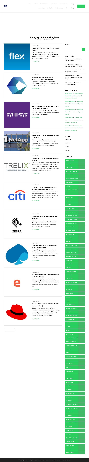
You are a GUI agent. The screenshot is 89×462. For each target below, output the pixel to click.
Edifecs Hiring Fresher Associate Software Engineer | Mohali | (46, 276)
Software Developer (69, 397)
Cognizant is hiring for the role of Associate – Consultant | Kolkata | (43, 78)
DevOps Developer (71, 245)
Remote (68, 367)
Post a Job (50, 8)
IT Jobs (36, 4)
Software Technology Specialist (70, 416)
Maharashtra (70, 319)
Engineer (68, 267)
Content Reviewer (71, 212)
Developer (69, 241)
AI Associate (70, 160)
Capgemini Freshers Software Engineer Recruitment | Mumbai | (44, 247)
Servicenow (69, 382)
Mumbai (68, 323)
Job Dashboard (59, 8)
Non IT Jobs (54, 4)
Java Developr (70, 304)
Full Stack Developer (69, 279)
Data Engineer (70, 230)
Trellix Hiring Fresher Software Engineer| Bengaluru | (45, 159)
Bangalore (69, 182)
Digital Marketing (71, 249)
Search (67, 44)
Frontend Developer (69, 275)
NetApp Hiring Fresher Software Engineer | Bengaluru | (45, 136)
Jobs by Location (63, 4)
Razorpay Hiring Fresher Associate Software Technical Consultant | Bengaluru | (74, 120)
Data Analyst (70, 227)
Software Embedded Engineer (72, 401)
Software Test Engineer (71, 420)
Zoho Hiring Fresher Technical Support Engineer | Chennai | (74, 104)
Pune (67, 352)
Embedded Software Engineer (72, 264)
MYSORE (68, 327)
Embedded (69, 260)
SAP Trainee (69, 378)
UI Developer (70, 445)
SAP (67, 375)
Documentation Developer (71, 257)
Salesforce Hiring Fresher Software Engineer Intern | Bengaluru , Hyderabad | (74, 96)
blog (72, 8)
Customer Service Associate (71, 216)
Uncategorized (70, 449)
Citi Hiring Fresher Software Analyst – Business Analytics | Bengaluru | (44, 188)
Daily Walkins (44, 4)
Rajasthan (69, 364)
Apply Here (36, 61)
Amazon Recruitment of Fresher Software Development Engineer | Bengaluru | (73, 77)
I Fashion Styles (69, 117)
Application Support (69, 168)
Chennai (68, 201)
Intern (68, 297)
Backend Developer (72, 178)
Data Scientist (70, 234)
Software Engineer (72, 404)
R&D (67, 360)
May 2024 (67, 150)
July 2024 (67, 143)
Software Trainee (71, 423)
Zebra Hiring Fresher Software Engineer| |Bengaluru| (45, 217)
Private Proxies (68, 93)
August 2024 (68, 139)
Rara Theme (55, 460)
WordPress (67, 460)
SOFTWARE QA (70, 412)
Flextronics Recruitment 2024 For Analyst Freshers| (45, 49)
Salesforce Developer (69, 372)
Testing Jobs (70, 441)
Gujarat (68, 286)
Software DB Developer (70, 394)
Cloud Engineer (70, 208)
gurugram (69, 289)
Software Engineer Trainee (72, 409)
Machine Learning (71, 315)
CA (66, 193)
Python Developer (71, 356)
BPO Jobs (68, 186)
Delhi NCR (69, 238)
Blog (72, 4)
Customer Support (72, 219)
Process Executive (71, 345)
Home (29, 4)
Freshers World (71, 271)
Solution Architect (69, 427)
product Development (70, 349)
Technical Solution (72, 438)
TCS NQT (68, 434)
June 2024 (67, 147)
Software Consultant (69, 390)
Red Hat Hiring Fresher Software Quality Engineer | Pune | (45, 305)
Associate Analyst (72, 171)
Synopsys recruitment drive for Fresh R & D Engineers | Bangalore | (45, 107)
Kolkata (68, 312)
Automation (70, 175)
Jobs (67, 8)
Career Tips (41, 8)
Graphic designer (71, 282)
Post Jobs (81, 6)
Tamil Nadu (69, 430)
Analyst (68, 164)
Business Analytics (72, 190)
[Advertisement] (44, 23)
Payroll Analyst (71, 341)
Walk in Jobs (70, 452)
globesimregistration (70, 101)
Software (69, 386)
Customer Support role (72, 224)
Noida (68, 330)
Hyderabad (69, 293)
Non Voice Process (72, 338)
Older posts (10, 329)
